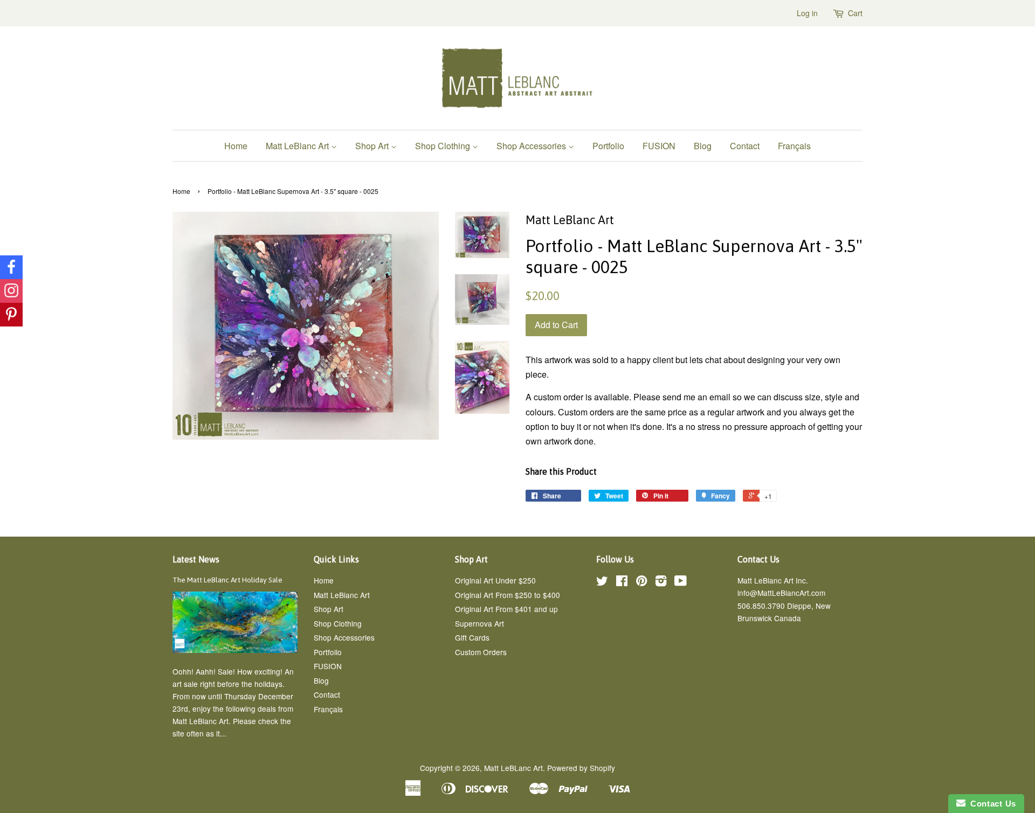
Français (794, 146)
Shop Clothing (443, 146)
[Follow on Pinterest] (11, 314)
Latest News (195, 559)
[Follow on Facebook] (11, 267)
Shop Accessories (532, 146)
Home (235, 146)
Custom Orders (481, 652)
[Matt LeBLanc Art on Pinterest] (641, 582)
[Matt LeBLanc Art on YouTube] (680, 582)
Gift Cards (472, 637)
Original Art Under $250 (495, 580)
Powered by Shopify (581, 767)
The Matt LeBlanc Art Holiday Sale (227, 579)
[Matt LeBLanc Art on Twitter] (602, 582)
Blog (703, 146)
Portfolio (608, 146)
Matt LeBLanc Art (513, 767)
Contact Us (990, 803)
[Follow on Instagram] (11, 291)
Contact (745, 146)
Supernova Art (479, 623)
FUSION (659, 146)
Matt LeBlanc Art (298, 146)
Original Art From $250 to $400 (507, 594)
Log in (807, 13)
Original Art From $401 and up (506, 608)
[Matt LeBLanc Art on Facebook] (622, 582)
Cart (855, 13)
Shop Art (373, 146)
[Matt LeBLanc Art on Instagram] (661, 582)
